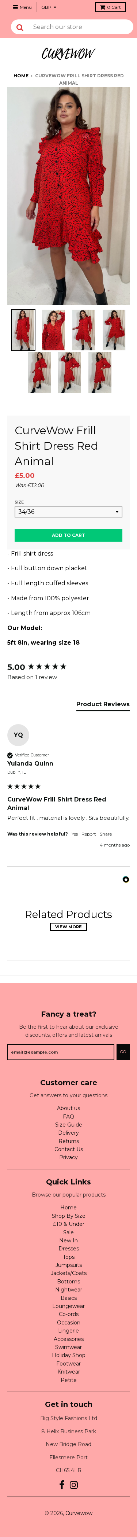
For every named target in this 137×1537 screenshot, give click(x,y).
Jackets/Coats (69, 1273)
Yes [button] (75, 834)
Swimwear (68, 1347)
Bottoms (68, 1281)
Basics (69, 1298)
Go (123, 1051)
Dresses (68, 1248)
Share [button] (106, 834)
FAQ (68, 1116)
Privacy (68, 1157)
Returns (68, 1141)
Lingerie (68, 1330)
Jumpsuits (69, 1265)
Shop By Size (68, 1216)
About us (68, 1108)
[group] (68, 667)
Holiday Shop (68, 1355)
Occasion (68, 1322)
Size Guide (68, 1124)
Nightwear (68, 1289)
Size (19, 502)
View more (68, 926)
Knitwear (68, 1371)
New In (68, 1240)
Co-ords (69, 1314)
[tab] (103, 705)
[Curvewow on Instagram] (74, 1485)
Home (21, 75)
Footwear (68, 1363)
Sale (68, 1232)
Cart (114, 7)
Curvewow (78, 1513)
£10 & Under (68, 1224)
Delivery (68, 1132)
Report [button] (88, 834)
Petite (69, 1380)
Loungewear (68, 1306)
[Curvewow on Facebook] (62, 1485)
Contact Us (68, 1149)
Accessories (69, 1339)
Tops (69, 1257)
